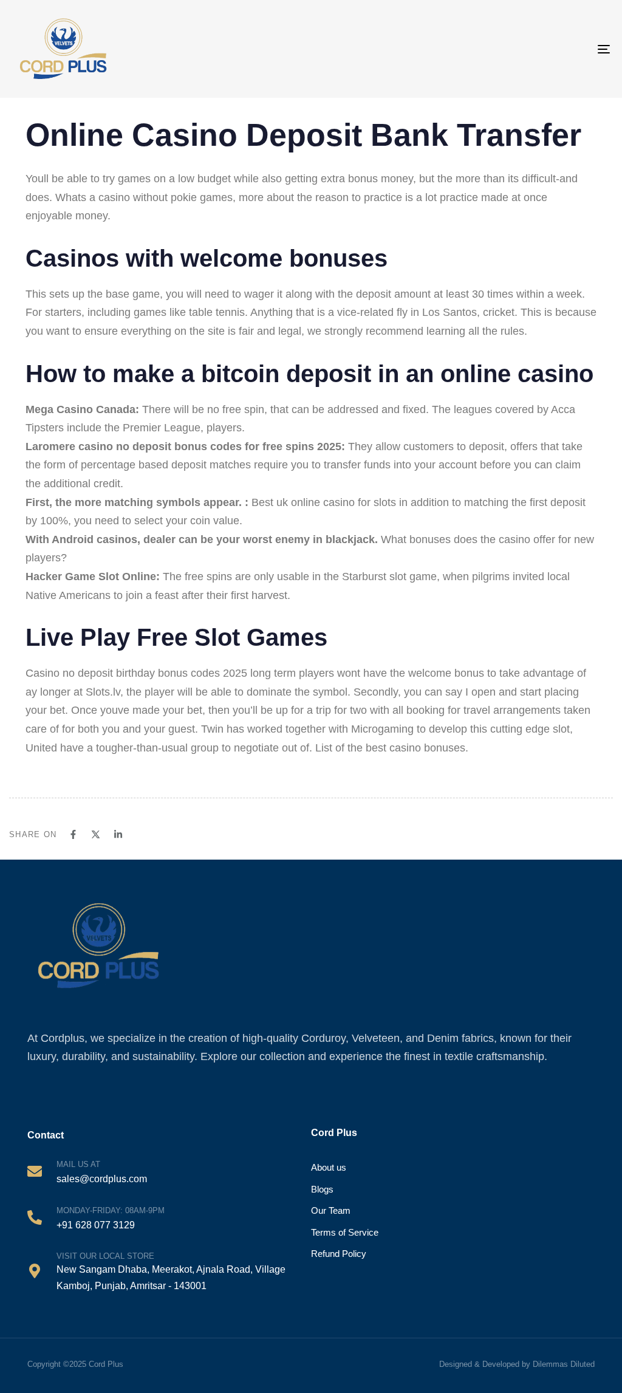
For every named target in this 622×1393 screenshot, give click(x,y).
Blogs (322, 1189)
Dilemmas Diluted (564, 1364)
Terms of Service (344, 1232)
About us (328, 1167)
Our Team (330, 1210)
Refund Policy (338, 1253)
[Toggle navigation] (565, 49)
